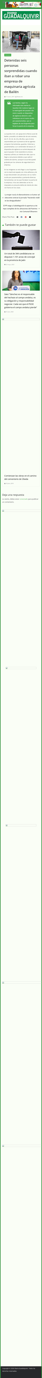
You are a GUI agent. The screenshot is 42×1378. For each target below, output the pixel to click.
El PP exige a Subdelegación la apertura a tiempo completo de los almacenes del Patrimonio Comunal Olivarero (20, 209)
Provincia (7, 55)
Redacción (20, 97)
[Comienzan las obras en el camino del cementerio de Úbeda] (21, 319)
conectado (24, 499)
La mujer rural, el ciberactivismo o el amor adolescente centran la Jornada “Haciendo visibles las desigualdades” (22, 198)
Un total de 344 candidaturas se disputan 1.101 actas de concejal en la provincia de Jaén (19, 257)
